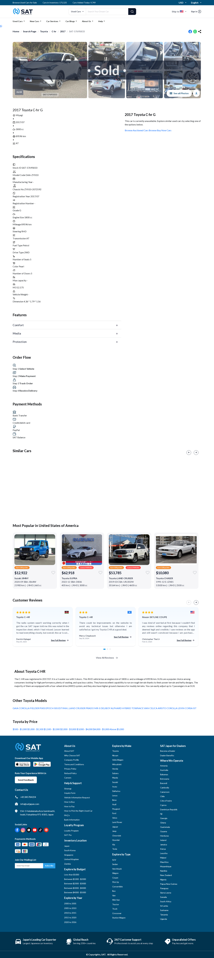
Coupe (115, 877)
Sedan (115, 864)
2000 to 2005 (70, 903)
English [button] (194, 2)
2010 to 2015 (70, 913)
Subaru (115, 773)
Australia (164, 770)
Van (114, 895)
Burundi (163, 783)
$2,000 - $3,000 (68, 729)
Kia (113, 844)
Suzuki (115, 782)
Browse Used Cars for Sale (25, 2)
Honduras (164, 835)
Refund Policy (70, 773)
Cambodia (164, 787)
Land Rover (117, 822)
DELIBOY (106, 708)
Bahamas (164, 774)
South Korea (69, 850)
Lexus (114, 795)
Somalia (163, 897)
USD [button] (181, 2)
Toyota (44, 31)
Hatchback (117, 868)
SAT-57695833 (77, 31)
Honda (115, 768)
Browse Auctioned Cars (136, 130)
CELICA (153, 708)
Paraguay (164, 888)
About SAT (69, 751)
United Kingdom (71, 859)
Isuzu (114, 786)
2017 (62, 31)
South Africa (165, 901)
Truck (114, 908)
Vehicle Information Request (77, 797)
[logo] (28, 749)
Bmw (114, 800)
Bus (114, 891)
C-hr (54, 31)
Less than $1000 (71, 874)
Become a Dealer (167, 751)
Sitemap (67, 788)
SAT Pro (68, 835)
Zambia (67, 864)
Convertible (117, 886)
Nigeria (163, 879)
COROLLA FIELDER (29, 708)
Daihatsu (116, 791)
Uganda (163, 919)
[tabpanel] (43, 627)
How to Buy (69, 802)
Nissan (115, 755)
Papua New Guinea (168, 884)
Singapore (68, 855)
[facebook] (190, 31)
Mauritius (164, 862)
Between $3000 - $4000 (75, 888)
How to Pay (69, 806)
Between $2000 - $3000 (75, 883)
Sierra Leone (165, 892)
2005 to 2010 (70, 908)
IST (195, 708)
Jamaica (163, 844)
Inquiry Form (69, 793)
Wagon (115, 873)
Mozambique (165, 866)
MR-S (97, 708)
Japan (66, 846)
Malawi (163, 857)
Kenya (163, 849)
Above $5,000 (117, 729)
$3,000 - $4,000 (85, 729)
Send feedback (26, 779)
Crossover (117, 913)
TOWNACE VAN (140, 708)
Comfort (18, 325)
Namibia (163, 871)
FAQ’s (67, 815)
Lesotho (164, 853)
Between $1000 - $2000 (75, 879)
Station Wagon (118, 917)
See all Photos (181, 93)
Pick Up (115, 882)
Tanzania (164, 914)
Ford (114, 813)
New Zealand (166, 875)
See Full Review (58, 640)
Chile (162, 796)
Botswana (164, 779)
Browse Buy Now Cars (160, 130)
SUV (114, 860)
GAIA (16, 708)
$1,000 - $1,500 (35, 729)
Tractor (115, 904)
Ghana (163, 822)
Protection (20, 341)
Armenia (164, 765)
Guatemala (165, 827)
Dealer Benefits (167, 755)
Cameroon (164, 792)
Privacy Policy (70, 768)
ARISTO (162, 708)
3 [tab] (111, 650)
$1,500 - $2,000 (52, 729)
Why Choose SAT (72, 755)
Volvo (114, 818)
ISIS (56, 708)
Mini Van (116, 900)
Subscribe (49, 866)
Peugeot (116, 809)
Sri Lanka (164, 906)
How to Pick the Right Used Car (78, 811)
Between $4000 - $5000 (75, 892)
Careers (67, 777)
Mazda (115, 777)
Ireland (163, 840)
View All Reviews (105, 657)
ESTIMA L (63, 708)
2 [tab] (109, 650)
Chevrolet (116, 835)
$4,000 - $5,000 (101, 729)
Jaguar (115, 826)
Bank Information (72, 819)
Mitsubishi (117, 764)
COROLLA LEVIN (176, 708)
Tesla (114, 849)
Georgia (163, 818)
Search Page (29, 31)
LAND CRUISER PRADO (81, 708)
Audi (114, 804)
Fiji (161, 814)
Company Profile (71, 760)
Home (16, 31)
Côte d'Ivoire (166, 800)
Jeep (114, 831)
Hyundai (116, 840)
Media (17, 333)
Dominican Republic (168, 809)
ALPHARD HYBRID (121, 708)
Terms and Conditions (74, 764)
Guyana (163, 831)
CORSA (189, 708)
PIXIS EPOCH (46, 708)
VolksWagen (117, 760)
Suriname (164, 910)
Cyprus (163, 805)
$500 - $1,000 (20, 729)
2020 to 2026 (70, 922)
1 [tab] (105, 650)
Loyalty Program (71, 830)
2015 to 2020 (70, 917)
